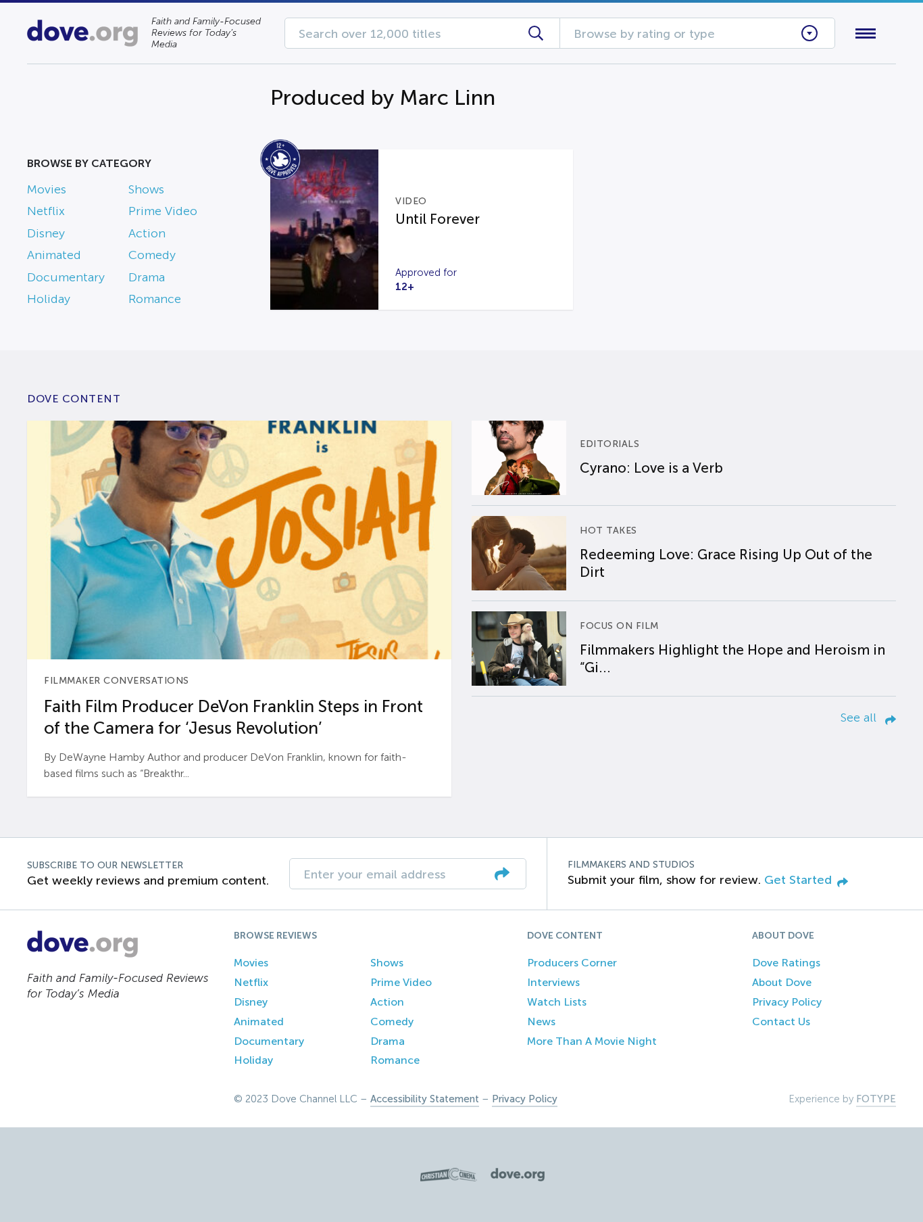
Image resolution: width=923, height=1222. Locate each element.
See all (860, 717)
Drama (146, 277)
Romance (154, 299)
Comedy (152, 255)
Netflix (46, 211)
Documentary (66, 277)
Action (147, 233)
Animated (54, 255)
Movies (46, 189)
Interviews (553, 982)
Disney (46, 233)
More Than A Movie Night (592, 1041)
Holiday (48, 299)
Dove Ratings (786, 962)
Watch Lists (557, 1002)
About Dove (782, 982)
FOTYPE (876, 1099)
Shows (146, 189)
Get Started (798, 880)
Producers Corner (572, 962)
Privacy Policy (787, 1002)
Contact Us (781, 1021)
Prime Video (162, 211)
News (541, 1021)
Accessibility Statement (424, 1099)
